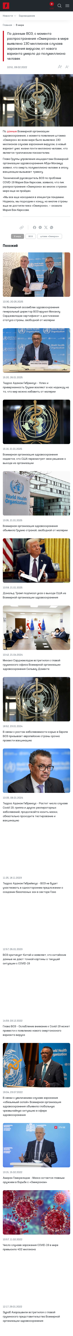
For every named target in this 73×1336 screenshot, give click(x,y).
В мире (17, 236)
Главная (7, 25)
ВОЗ (31, 236)
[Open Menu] (67, 6)
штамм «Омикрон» (49, 236)
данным (12, 131)
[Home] (6, 5)
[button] (9, 15)
